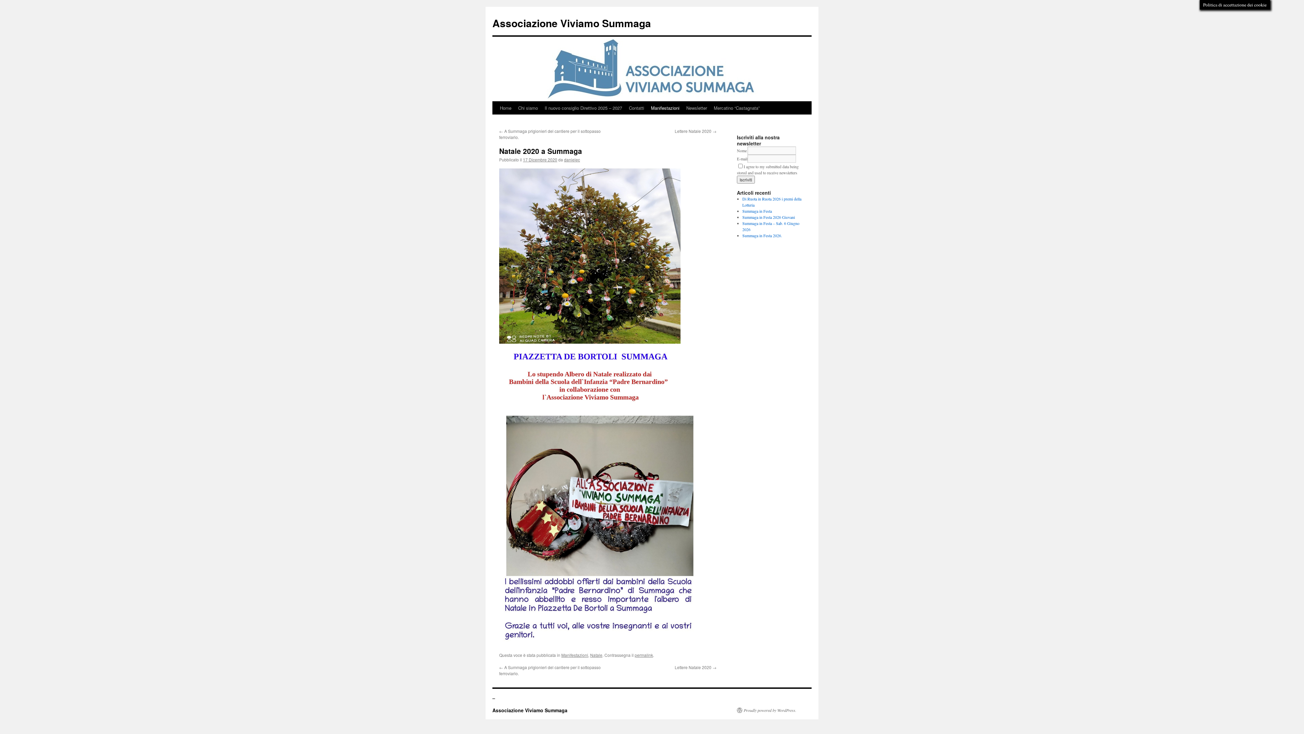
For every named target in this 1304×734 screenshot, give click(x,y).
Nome (742, 150)
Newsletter (696, 108)
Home (505, 108)
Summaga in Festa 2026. (762, 235)
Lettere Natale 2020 (696, 131)
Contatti (636, 108)
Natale (596, 655)
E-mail (742, 158)
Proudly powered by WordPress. (770, 710)
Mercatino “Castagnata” (737, 108)
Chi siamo (528, 108)
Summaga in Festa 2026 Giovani (768, 217)
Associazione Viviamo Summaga (571, 23)
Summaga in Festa (757, 211)
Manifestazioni (665, 108)
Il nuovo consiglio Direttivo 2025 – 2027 (583, 108)
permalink (644, 655)
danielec (572, 159)
